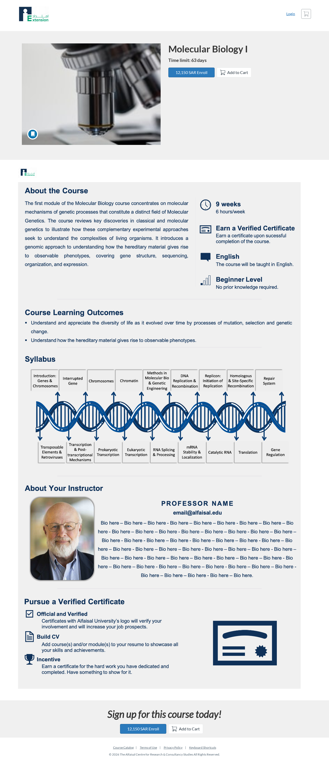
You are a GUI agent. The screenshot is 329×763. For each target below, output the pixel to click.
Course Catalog (123, 747)
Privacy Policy (173, 747)
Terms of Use (148, 747)
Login (290, 14)
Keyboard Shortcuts (202, 747)
